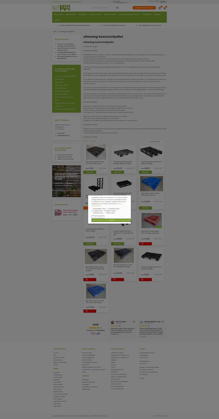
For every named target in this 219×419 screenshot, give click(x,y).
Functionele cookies (114, 209)
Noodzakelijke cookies (99, 209)
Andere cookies (110, 213)
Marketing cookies (98, 213)
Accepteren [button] (112, 220)
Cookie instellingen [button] (97, 217)
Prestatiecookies (97, 211)
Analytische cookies (110, 211)
